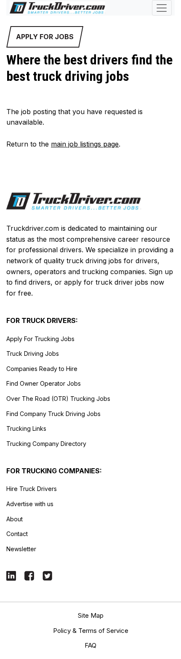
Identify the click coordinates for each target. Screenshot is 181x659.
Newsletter (21, 548)
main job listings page (85, 144)
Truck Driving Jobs (32, 353)
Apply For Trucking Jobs (40, 338)
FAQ (90, 645)
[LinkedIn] (11, 575)
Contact (17, 533)
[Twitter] (47, 575)
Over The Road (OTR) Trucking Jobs (58, 398)
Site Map (91, 615)
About (14, 519)
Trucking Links (26, 428)
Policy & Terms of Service (90, 631)
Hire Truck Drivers (31, 488)
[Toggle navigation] (162, 8)
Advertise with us (29, 503)
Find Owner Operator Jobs (43, 383)
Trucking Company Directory (46, 443)
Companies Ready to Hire (41, 368)
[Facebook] (29, 575)
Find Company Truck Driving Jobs (53, 413)
